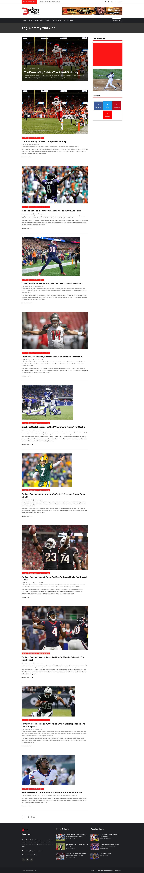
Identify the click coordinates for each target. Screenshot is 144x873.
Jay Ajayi (33, 504)
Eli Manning (62, 361)
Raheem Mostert (55, 434)
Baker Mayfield (43, 361)
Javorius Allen (73, 584)
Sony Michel (40, 217)
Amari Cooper (44, 665)
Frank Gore (24, 733)
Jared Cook (57, 733)
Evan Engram (80, 502)
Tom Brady (61, 217)
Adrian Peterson (30, 584)
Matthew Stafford (71, 290)
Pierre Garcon (47, 586)
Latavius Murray (43, 290)
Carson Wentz (35, 432)
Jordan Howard (78, 288)
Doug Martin (56, 361)
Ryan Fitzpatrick (64, 363)
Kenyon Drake (53, 504)
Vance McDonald (68, 217)
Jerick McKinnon (81, 584)
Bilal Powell (46, 502)
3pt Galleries (68, 20)
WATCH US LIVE (57, 20)
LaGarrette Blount (39, 586)
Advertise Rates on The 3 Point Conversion (49, 1)
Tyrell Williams (29, 365)
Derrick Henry (64, 216)
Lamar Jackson (78, 216)
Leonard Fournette (76, 361)
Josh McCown (45, 504)
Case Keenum (60, 502)
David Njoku (43, 432)
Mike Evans (69, 667)
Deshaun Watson (26, 667)
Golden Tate (30, 733)
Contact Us (116, 20)
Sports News (39, 20)
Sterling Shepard (42, 735)
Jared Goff (27, 504)
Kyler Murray (37, 290)
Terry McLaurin (55, 217)
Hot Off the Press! (34, 137)
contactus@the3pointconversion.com (33, 850)
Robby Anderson (56, 363)
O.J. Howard (48, 363)
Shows (48, 20)
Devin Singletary (45, 288)
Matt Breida (33, 363)
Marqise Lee (60, 504)
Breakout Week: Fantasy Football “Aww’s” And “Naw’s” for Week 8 (53, 427)
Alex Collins (29, 502)
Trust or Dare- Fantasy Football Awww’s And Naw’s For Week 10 (52, 357)
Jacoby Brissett (50, 733)
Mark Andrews (51, 290)
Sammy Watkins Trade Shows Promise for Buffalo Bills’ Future (52, 792)
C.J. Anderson (61, 665)
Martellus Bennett (62, 667)
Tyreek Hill (76, 146)
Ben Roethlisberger (52, 665)
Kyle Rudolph (77, 432)
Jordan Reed (25, 586)
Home (24, 20)
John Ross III (71, 216)
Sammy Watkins (53, 146)
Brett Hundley (53, 502)
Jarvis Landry (66, 584)
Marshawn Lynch (67, 504)
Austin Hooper (35, 361)
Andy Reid (28, 146)
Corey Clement (67, 502)
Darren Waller (57, 216)
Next (33, 817)
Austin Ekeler (29, 288)
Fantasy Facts (33, 207)
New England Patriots (55, 795)
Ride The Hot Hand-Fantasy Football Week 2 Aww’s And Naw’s (51, 211)
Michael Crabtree (82, 733)
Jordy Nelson (70, 432)
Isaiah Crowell (37, 733)
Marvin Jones (31, 434)
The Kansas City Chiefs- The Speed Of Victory (51, 72)
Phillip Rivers (79, 290)
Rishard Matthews (55, 586)
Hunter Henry (51, 584)
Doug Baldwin (54, 432)
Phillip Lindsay (25, 217)
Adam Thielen (29, 665)
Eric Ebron (52, 288)
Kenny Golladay (29, 290)
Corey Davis (42, 216)
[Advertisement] (108, 54)
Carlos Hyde (68, 665)
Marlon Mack (25, 434)
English (119, 1)
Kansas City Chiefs (35, 146)
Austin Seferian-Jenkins (38, 502)
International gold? (105, 853)
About (30, 20)
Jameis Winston (70, 288)
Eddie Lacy (83, 731)
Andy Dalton (36, 216)
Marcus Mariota (53, 667)
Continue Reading (27, 157)
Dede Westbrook (37, 288)
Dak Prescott (44, 584)
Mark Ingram (58, 290)
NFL (42, 137)
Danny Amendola (49, 216)
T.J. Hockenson (47, 217)
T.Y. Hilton (28, 292)
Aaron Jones (29, 216)
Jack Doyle (63, 288)
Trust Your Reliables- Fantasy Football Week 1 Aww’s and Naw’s (52, 283)
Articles (25, 137)
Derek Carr (48, 432)
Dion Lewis (50, 361)
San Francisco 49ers (63, 146)
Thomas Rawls (49, 735)
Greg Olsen (57, 288)
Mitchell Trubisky (39, 434)
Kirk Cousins (31, 586)
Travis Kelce (71, 146)
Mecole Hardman (45, 146)
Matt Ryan (64, 290)
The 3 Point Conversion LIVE (104, 870)
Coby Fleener (75, 665)
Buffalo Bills (47, 795)
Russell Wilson (63, 434)
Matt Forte (74, 504)
